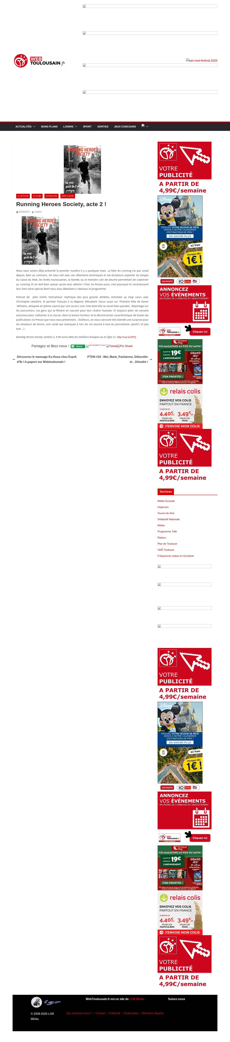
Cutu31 (38, 212)
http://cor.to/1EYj (126, 337)
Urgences (163, 507)
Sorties (102, 126)
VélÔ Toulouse (166, 549)
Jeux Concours (125, 126)
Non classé (68, 196)
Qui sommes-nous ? (79, 1013)
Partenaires (131, 1013)
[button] (33, 126)
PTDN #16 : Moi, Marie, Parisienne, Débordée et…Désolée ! (117, 359)
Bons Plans (49, 126)
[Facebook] (173, 1012)
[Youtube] (194, 1012)
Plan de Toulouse (167, 543)
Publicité (114, 1013)
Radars (162, 537)
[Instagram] (183, 1012)
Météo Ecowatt (166, 500)
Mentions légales (153, 1013)
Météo (161, 525)
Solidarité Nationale (169, 519)
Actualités (23, 126)
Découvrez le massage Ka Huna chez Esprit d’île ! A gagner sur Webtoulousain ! (46, 359)
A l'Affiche (23, 196)
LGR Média (136, 999)
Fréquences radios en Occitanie (176, 555)
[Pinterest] (188, 1023)
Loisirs (68, 126)
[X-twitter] (178, 1023)
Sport (87, 126)
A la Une (37, 196)
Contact (100, 1013)
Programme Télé (167, 531)
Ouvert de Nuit (166, 513)
